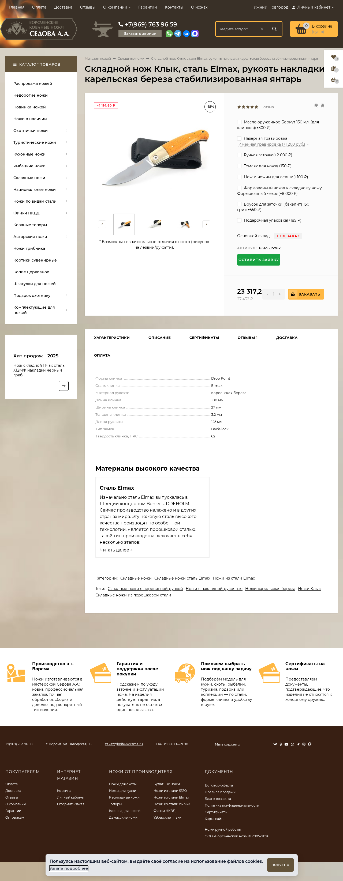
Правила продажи (220, 792)
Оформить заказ (70, 804)
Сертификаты (216, 812)
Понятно (280, 865)
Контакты (174, 7)
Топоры (115, 804)
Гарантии (147, 7)
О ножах (199, 7)
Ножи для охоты (122, 784)
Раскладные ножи (124, 797)
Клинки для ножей (124, 811)
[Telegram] (177, 33)
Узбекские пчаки (167, 817)
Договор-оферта (219, 785)
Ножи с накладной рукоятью (214, 588)
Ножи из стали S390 (170, 791)
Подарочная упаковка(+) (272, 220)
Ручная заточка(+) (267, 155)
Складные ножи (131, 58)
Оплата (39, 7)
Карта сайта (215, 819)
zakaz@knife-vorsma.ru (124, 744)
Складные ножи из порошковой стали (133, 595)
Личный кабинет (71, 797)
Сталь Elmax (117, 488)
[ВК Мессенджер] (186, 33)
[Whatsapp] (169, 33)
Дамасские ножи (123, 817)
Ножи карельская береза (270, 588)
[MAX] (195, 33)
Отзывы (87, 7)
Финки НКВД (165, 811)
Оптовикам (14, 817)
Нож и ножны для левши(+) (275, 177)
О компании (115, 7)
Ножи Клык (309, 588)
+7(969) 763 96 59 (151, 24)
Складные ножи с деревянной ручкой (145, 588)
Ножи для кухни (122, 791)
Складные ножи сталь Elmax (182, 578)
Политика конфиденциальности (232, 805)
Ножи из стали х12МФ (172, 804)
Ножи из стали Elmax (234, 578)
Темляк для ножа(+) (267, 166)
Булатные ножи (167, 784)
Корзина (64, 791)
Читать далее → (116, 550)
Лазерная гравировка (265, 138)
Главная (16, 7)
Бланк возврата (218, 799)
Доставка (63, 7)
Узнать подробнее (69, 868)
